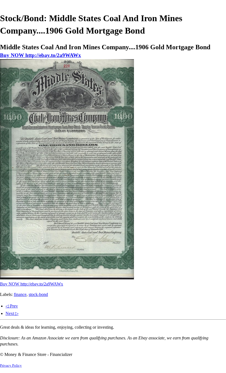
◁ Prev (12, 306)
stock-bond (38, 294)
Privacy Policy (11, 365)
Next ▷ (12, 313)
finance (20, 294)
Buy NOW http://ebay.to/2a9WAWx (40, 55)
